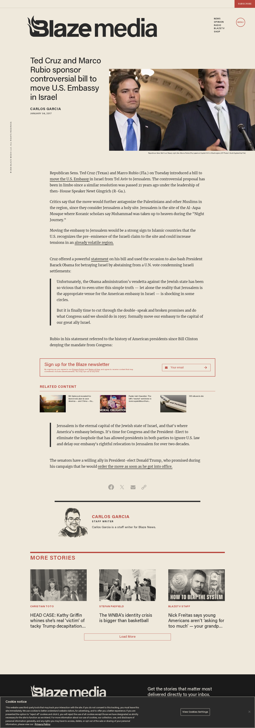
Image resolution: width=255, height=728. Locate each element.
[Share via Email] (133, 487)
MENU (240, 22)
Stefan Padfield (111, 606)
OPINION (219, 22)
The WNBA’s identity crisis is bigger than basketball (125, 618)
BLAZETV (219, 29)
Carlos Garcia (45, 109)
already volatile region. (94, 242)
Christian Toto (42, 606)
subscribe (245, 4)
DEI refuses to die (196, 396)
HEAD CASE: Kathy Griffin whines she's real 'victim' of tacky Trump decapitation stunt (57, 621)
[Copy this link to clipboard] (144, 487)
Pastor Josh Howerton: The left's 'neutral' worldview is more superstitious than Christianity (140, 399)
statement (99, 259)
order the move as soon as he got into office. (135, 466)
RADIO (217, 25)
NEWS (217, 19)
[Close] (249, 712)
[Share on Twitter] (122, 487)
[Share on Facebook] (111, 487)
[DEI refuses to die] (173, 403)
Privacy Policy (78, 369)
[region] (127, 712)
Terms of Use (94, 369)
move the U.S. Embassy (70, 179)
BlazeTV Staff (179, 606)
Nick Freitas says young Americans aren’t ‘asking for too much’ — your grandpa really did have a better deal (196, 621)
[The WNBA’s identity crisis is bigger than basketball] (127, 584)
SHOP (217, 32)
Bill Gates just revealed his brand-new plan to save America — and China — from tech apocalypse (81, 399)
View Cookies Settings (195, 712)
